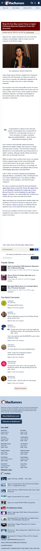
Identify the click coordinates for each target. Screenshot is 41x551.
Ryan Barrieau (24, 457)
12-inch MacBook (8, 190)
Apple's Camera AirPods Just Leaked (18, 496)
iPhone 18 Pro (27, 8)
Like (17, 307)
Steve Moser (4, 464)
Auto (31, 548)
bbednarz (10, 325)
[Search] (36, 3)
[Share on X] (32, 249)
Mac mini (5, 8)
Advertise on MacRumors (11, 421)
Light (34, 548)
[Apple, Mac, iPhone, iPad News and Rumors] (14, 5)
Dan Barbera (4, 457)
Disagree (21, 307)
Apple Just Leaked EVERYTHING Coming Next (21, 502)
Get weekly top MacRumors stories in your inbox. (20, 254)
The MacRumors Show (14, 508)
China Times (7, 75)
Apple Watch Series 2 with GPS (12, 188)
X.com (6, 433)
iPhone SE (26, 188)
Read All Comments (20, 388)
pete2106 (10, 312)
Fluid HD (27, 548)
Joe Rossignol (30, 32)
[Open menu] (2, 3)
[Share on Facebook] (36, 249)
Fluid (23, 548)
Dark (38, 548)
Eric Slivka (23, 430)
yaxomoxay (11, 376)
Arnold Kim (4, 430)
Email (2, 433)
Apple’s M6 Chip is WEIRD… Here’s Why (19, 479)
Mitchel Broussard (6, 443)
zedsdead (10, 301)
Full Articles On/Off (15, 548)
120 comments (7, 249)
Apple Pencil (34, 188)
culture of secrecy (17, 204)
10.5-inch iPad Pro (30, 186)
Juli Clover (36, 270)
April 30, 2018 (27, 139)
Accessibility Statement (6, 545)
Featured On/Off (6, 548)
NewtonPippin (12, 361)
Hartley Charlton (5, 450)
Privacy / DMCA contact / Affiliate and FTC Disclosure (14, 542)
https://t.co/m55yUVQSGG (16, 137)
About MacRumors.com (11, 416)
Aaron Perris (23, 464)
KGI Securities (19, 245)
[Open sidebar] (39, 3)
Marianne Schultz (25, 450)
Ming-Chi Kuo (29, 245)
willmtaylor (11, 345)
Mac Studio (16, 8)
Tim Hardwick (24, 443)
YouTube (7, 473)
